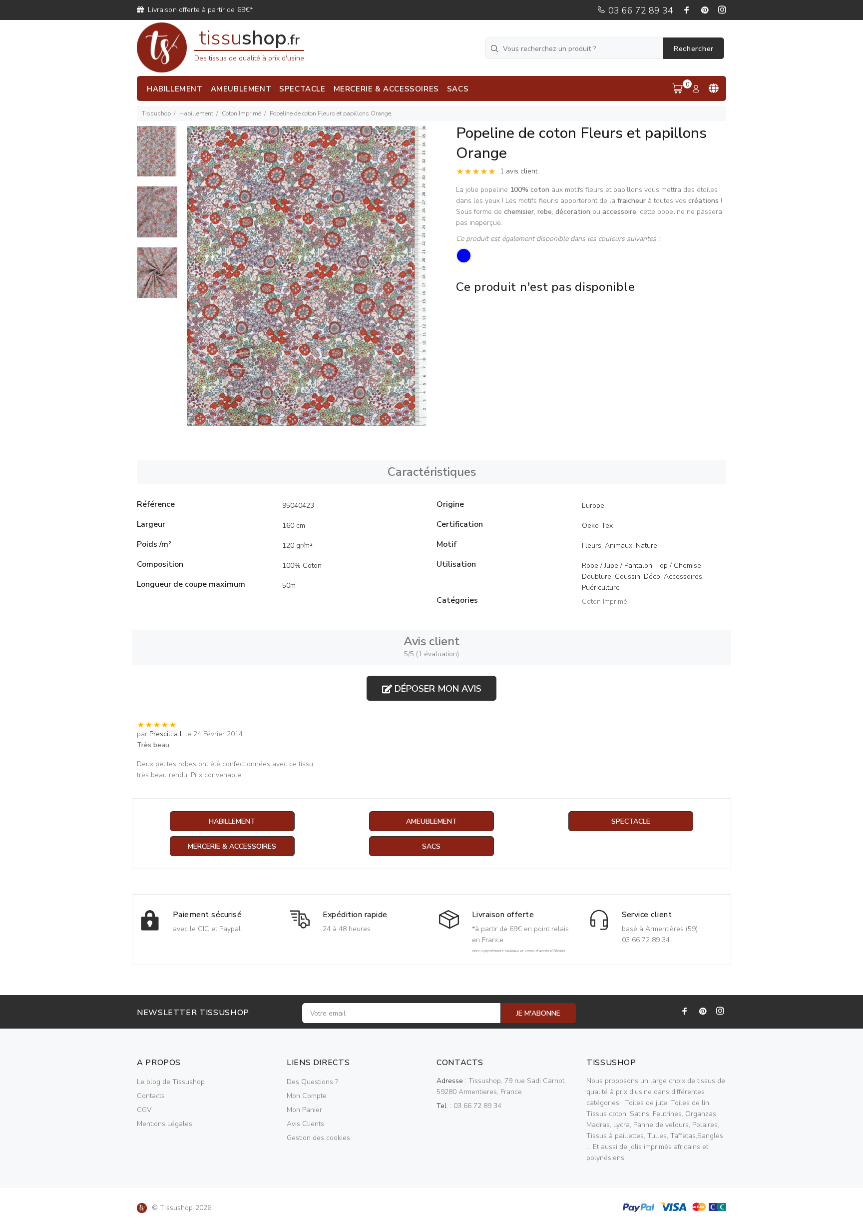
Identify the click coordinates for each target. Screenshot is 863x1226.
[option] (157, 156)
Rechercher (694, 48)
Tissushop (156, 113)
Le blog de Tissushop (171, 1082)
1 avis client (518, 171)
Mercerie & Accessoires (232, 846)
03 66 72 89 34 (639, 10)
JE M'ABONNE (538, 1013)
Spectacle (630, 821)
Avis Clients (305, 1124)
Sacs (431, 846)
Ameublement (431, 821)
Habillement (196, 113)
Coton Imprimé (241, 113)
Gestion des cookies (318, 1138)
